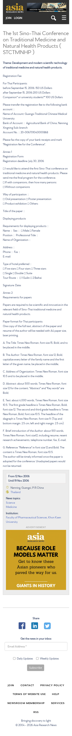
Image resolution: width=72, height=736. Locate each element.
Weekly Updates (49, 658)
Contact (27, 685)
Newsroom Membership (26, 702)
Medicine (11, 506)
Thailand (16, 492)
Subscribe (35, 667)
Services (58, 702)
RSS (36, 711)
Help (55, 693)
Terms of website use (29, 693)
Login (18, 17)
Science (10, 502)
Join (9, 17)
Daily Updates (25, 658)
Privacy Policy (52, 685)
